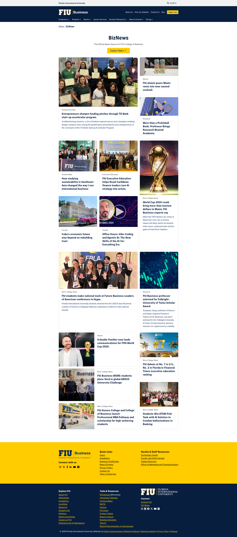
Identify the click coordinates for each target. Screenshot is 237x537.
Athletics (63, 513)
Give (163, 12)
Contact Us (155, 12)
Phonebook (105, 495)
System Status (106, 513)
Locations (63, 504)
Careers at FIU (65, 520)
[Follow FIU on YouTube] (156, 509)
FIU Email (104, 510)
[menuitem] (64, 19)
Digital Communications (113, 531)
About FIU (63, 495)
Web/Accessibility (148, 531)
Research (63, 507)
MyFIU (103, 504)
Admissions (64, 498)
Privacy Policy (106, 468)
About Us (129, 12)
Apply (102, 455)
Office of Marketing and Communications (159, 464)
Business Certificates (109, 461)
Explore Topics (117, 50)
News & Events (106, 464)
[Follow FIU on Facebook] (148, 509)
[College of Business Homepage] (73, 12)
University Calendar (109, 498)
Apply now (172, 12)
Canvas (103, 507)
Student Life (64, 510)
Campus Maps (106, 501)
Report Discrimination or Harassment (116, 526)
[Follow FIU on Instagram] (142, 509)
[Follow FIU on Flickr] (159, 509)
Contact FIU (146, 502)
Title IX (103, 523)
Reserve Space (106, 517)
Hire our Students (142, 12)
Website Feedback (131, 531)
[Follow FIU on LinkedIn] (145, 509)
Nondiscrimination (108, 520)
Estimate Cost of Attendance (72, 523)
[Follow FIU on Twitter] (152, 509)
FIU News (145, 505)
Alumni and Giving (67, 517)
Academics (105, 458)
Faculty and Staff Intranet (152, 458)
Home (61, 26)
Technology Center (149, 455)
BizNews (70, 26)
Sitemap (174, 531)
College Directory (149, 461)
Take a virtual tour (108, 474)
